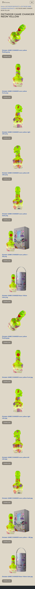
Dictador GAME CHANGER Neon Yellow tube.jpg (17, 576)
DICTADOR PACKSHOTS (13, 6)
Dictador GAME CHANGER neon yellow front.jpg (17, 377)
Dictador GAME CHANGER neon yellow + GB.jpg (17, 537)
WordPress (16, 587)
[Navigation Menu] (32, 2)
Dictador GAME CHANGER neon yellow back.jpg (17, 498)
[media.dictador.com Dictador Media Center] (6, 2)
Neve (2, 587)
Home (2, 6)
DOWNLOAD (7, 56)
